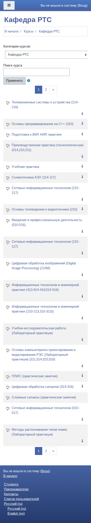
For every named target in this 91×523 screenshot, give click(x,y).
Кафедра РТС (49, 31)
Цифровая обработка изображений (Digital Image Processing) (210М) (44, 266)
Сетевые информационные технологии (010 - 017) (46, 410)
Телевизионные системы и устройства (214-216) (45, 104)
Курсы (29, 31)
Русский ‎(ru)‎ (13, 504)
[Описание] (83, 114)
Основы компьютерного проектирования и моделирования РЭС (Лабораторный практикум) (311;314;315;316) (44, 354)
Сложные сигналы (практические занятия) (44, 397)
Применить (14, 80)
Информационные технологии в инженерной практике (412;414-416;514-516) (45, 287)
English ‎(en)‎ (16, 513)
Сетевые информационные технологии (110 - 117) (46, 244)
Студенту (11, 484)
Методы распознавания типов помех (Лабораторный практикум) (39, 432)
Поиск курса (12, 65)
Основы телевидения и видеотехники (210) (44, 209)
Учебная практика (25, 167)
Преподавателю (16, 489)
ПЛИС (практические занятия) (35, 376)
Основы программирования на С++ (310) (42, 124)
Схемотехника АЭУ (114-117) (34, 177)
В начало (12, 31)
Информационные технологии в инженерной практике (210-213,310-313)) (45, 309)
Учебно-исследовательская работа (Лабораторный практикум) (39, 330)
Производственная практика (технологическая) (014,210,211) (47, 147)
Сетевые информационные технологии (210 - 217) (46, 190)
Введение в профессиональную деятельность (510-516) (47, 222)
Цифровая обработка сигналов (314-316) (43, 386)
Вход (82, 5)
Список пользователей (21, 499)
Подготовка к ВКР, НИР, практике (37, 134)
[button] (29, 80)
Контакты (11, 494)
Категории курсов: (17, 46)
